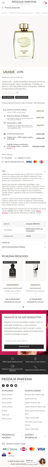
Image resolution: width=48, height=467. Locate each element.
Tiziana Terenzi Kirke (32, 418)
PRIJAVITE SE (24, 346)
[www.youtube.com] (15, 385)
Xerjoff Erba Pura (31, 399)
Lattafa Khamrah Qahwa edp (35, 407)
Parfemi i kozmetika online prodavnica (21, 13)
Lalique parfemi (33, 224)
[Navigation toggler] (3, 2)
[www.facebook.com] (3, 385)
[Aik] (10, 449)
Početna (4, 13)
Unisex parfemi (7, 407)
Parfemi (38, 13)
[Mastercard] (32, 449)
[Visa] (41, 449)
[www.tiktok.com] (11, 385)
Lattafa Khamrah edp (32, 403)
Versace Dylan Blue (32, 429)
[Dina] (23, 449)
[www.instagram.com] (7, 385)
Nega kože (5, 415)
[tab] (23, 306)
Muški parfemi (7, 399)
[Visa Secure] (4, 454)
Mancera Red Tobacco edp (34, 395)
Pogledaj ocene (38, 146)
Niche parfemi (7, 403)
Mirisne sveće (7, 419)
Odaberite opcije (12, 302)
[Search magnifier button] (2, 8)
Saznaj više (40, 111)
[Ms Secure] (11, 454)
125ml (28, 236)
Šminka (4, 411)
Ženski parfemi (7, 395)
